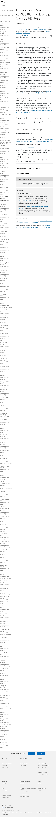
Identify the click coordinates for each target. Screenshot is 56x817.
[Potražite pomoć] (5, 2)
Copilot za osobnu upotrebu (7, 763)
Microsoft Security (5, 786)
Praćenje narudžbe (23, 767)
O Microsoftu (40, 786)
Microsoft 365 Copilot (5, 797)
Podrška (3, 5)
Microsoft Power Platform (24, 796)
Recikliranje (22, 770)
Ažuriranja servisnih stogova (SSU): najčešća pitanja (38, 141)
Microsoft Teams (5, 799)
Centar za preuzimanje (24, 763)
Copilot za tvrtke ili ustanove (7, 760)
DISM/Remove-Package (25, 200)
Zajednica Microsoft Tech (24, 791)
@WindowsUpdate (28, 36)
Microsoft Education (41, 760)
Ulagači (39, 790)
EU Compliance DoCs (47, 812)
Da (31, 753)
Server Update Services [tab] (23, 173)
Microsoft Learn (22, 786)
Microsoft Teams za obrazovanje (43, 765)
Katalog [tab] (38, 168)
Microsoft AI (4, 783)
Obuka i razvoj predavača (42, 772)
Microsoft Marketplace (24, 794)
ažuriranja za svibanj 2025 (40, 93)
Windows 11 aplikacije (6, 767)
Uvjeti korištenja (23, 812)
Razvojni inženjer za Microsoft (25, 783)
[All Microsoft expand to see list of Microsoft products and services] (2, 2)
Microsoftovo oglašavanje (6, 795)
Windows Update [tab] (21, 168)
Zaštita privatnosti (15, 812)
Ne (41, 753)
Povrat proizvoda (23, 765)
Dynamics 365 (4, 790)
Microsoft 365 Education (42, 767)
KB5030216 (31, 147)
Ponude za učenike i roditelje (43, 774)
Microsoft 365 (4, 765)
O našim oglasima (39, 812)
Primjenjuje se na (20, 23)
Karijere (39, 783)
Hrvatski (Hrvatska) (7, 805)
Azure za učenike (41, 777)
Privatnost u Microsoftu (42, 788)
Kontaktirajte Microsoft (6, 812)
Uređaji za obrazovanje (42, 763)
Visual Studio (22, 801)
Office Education (41, 770)
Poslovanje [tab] (31, 168)
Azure (3, 788)
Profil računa (22, 760)
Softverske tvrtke (23, 798)
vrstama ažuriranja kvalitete (41, 29)
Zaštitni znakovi (31, 812)
